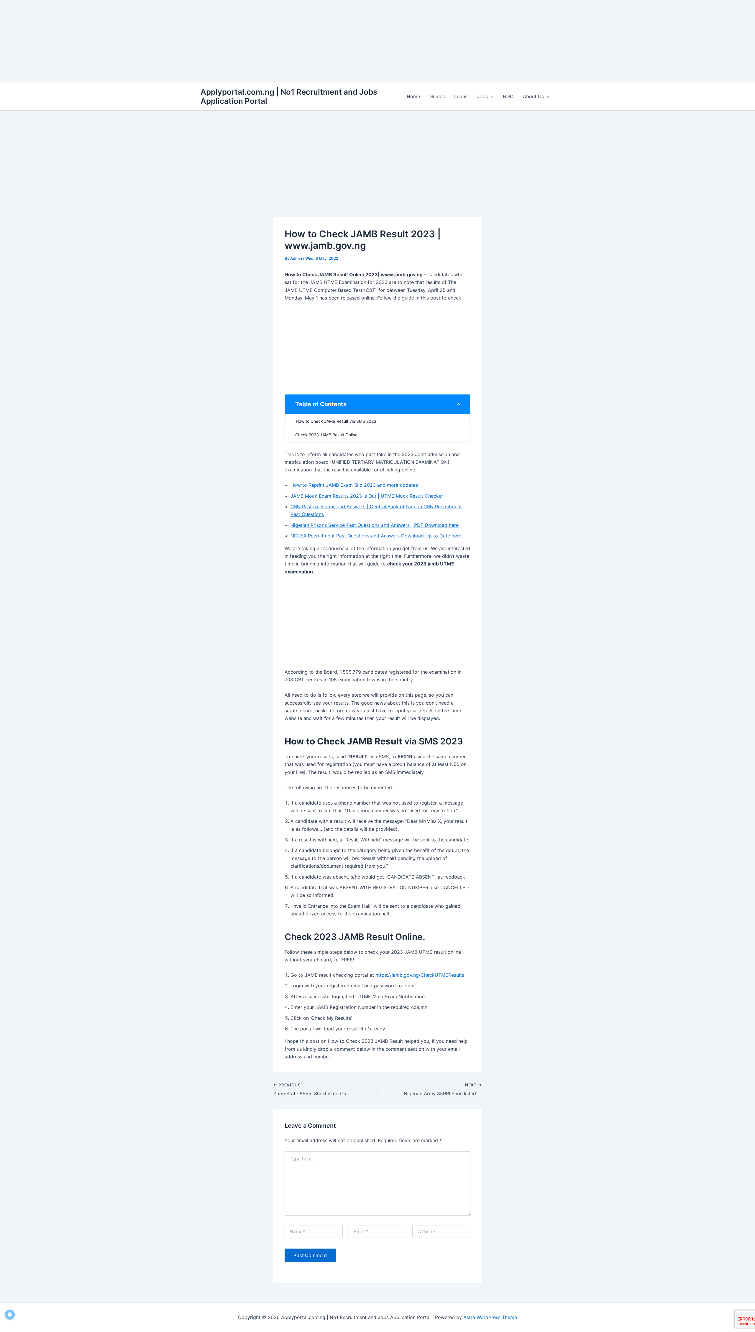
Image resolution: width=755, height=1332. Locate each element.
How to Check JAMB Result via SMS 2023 (336, 421)
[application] (491, 96)
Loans (460, 96)
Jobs (482, 96)
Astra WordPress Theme (490, 1317)
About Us (533, 96)
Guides (437, 96)
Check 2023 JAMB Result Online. (327, 434)
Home (413, 96)
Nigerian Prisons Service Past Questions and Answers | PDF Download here (374, 525)
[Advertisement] (177, 41)
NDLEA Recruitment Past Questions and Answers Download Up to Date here (375, 536)
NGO (508, 96)
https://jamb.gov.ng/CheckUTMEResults (419, 975)
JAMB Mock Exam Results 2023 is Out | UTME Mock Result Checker (366, 496)
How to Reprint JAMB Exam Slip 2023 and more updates (354, 485)
